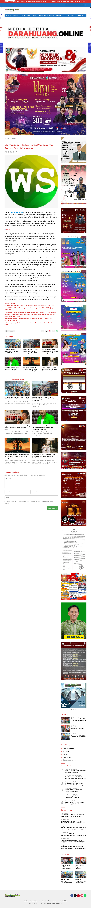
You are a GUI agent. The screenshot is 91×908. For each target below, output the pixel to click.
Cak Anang (66, 751)
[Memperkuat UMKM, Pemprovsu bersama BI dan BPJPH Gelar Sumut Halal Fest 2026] (13, 343)
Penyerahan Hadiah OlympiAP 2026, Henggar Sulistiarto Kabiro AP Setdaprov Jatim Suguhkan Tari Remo (73, 841)
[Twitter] (75, 895)
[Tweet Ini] (46, 331)
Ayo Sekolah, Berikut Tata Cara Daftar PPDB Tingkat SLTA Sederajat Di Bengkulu (74, 796)
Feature (58, 15)
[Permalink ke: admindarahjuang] (6, 152)
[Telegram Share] (53, 331)
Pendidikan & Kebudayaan (46, 15)
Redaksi (64, 901)
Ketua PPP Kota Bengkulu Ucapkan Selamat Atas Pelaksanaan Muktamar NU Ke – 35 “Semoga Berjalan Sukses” (30, 315)
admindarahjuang (12, 151)
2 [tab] (73, 709)
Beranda (8, 15)
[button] (82, 4)
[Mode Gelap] (85, 4)
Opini (64, 15)
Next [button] (84, 695)
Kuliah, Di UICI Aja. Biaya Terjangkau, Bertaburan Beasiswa (75, 771)
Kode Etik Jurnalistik (45, 901)
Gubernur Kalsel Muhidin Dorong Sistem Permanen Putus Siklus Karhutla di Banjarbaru (78, 719)
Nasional (15, 15)
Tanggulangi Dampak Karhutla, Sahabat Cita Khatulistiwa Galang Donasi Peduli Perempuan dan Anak (28, 319)
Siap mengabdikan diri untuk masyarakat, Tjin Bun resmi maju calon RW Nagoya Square (31, 312)
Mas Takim (66, 754)
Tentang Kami (57, 901)
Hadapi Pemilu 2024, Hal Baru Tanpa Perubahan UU (73, 790)
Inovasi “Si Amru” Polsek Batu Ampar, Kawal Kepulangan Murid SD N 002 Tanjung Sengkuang (29, 308)
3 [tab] (75, 709)
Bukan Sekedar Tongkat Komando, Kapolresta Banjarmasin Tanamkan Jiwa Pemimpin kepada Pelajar (78, 727)
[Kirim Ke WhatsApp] (57, 331)
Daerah (22, 15)
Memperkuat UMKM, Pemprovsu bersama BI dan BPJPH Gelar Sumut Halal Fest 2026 (29, 305)
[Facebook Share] (42, 331)
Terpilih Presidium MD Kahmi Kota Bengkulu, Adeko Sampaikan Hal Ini (75, 777)
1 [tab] (71, 709)
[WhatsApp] (85, 895)
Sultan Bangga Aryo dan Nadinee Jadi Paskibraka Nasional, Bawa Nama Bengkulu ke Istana (30, 323)
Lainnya (79, 15)
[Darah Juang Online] (12, 10)
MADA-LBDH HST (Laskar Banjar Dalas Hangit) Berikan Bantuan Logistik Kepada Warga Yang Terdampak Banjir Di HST (74, 803)
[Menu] (6, 4)
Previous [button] (63, 695)
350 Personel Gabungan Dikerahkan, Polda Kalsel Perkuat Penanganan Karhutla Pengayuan (30, 1)
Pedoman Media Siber (30, 901)
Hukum (29, 15)
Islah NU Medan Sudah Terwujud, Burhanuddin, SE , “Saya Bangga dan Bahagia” (74, 784)
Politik (34, 15)
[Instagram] (81, 895)
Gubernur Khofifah (68, 748)
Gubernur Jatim (67, 757)
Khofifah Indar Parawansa (70, 760)
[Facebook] (71, 895)
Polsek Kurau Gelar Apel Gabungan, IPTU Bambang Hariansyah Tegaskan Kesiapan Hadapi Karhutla (73, 847)
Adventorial (71, 15)
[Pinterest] (78, 895)
